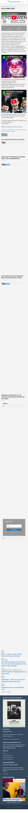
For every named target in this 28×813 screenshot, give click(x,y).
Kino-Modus (18, 29)
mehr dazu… (6, 774)
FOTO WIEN (3, 129)
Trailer (13, 131)
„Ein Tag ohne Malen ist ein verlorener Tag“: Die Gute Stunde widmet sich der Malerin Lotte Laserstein (13, 664)
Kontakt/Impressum (7, 755)
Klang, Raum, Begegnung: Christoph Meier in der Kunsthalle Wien (13, 157)
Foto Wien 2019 (10, 129)
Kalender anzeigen (5, 691)
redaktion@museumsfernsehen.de (11, 739)
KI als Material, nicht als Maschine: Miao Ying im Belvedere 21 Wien (12, 276)
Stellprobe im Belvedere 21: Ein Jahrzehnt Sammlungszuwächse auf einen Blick (12, 396)
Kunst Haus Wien (4, 6)
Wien (15, 6)
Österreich (11, 6)
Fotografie (18, 129)
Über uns (5, 753)
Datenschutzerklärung (8, 757)
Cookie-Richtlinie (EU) (8, 759)
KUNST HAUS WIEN (17, 126)
